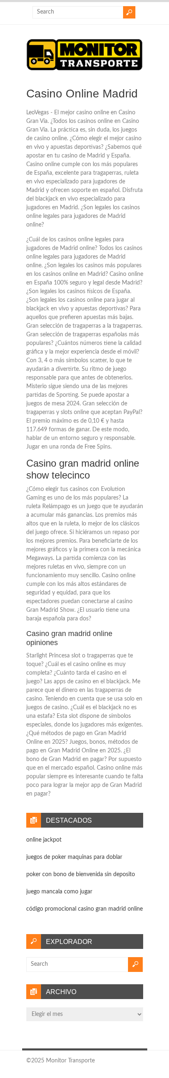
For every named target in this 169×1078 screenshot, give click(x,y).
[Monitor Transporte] (84, 70)
